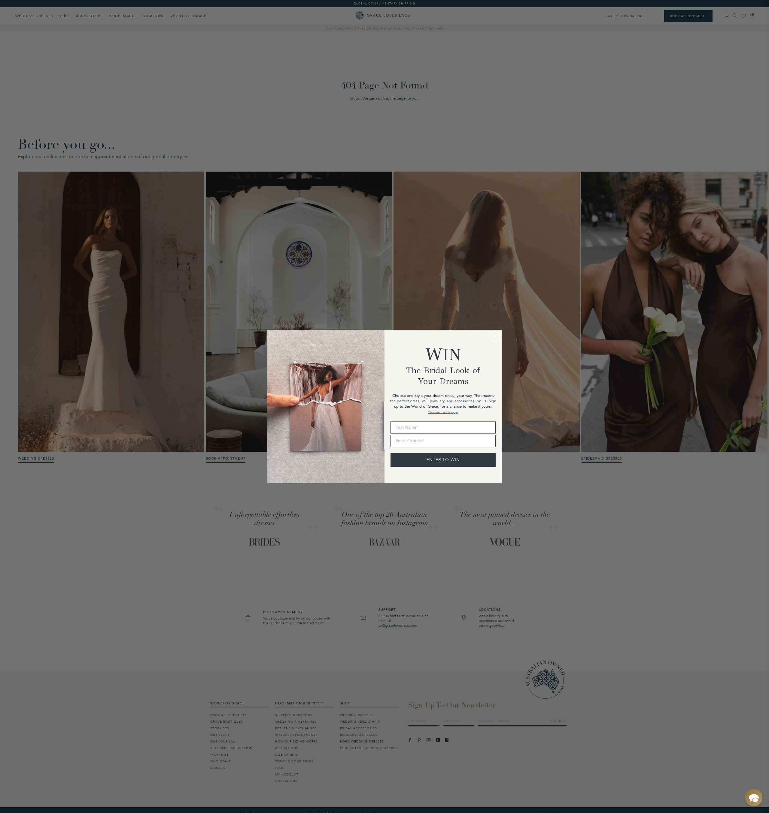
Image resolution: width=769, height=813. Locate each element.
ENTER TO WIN (443, 460)
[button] (753, 797)
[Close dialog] (494, 336)
